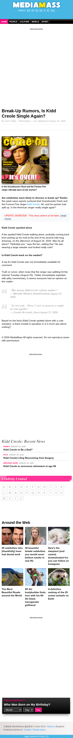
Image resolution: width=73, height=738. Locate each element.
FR (32, 10)
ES (36, 10)
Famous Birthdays (14, 700)
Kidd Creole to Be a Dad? (18, 449)
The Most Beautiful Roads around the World (12, 592)
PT (48, 10)
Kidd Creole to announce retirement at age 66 (29, 466)
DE (41, 10)
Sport (44, 22)
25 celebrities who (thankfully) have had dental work (12, 551)
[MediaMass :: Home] (36, 5)
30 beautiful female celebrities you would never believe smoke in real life (35, 554)
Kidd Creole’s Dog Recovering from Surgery (28, 458)
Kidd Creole (33, 204)
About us (51, 726)
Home (4, 22)
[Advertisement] (36, 67)
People (13, 22)
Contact (27, 730)
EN (28, 10)
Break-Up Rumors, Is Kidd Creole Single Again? (29, 113)
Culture (24, 22)
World (35, 22)
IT (44, 10)
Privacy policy (39, 730)
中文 (53, 10)
